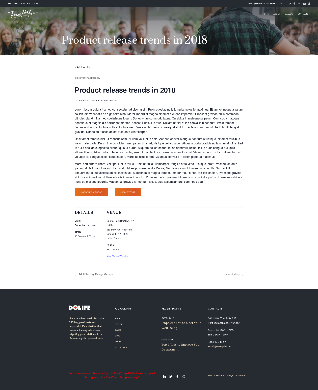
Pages (118, 341)
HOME (266, 14)
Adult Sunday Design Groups (95, 274)
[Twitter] (171, 376)
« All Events (82, 67)
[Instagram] (183, 376)
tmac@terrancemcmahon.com (265, 3)
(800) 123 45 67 (217, 341)
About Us (119, 318)
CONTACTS (303, 14)
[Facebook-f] (177, 376)
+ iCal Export (127, 192)
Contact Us (121, 347)
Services (119, 324)
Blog (117, 336)
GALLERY (289, 14)
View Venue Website (117, 256)
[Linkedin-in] (164, 376)
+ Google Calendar (91, 192)
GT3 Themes (217, 375)
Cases (118, 330)
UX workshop (232, 274)
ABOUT (276, 14)
